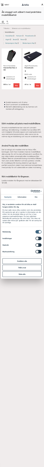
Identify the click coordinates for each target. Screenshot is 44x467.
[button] (9, 36)
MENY (7, 5)
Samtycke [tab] (8, 197)
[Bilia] (25, 5)
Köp (16, 85)
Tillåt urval (22, 267)
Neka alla (22, 274)
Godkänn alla (22, 261)
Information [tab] (22, 197)
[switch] (38, 238)
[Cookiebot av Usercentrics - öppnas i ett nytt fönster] (32, 191)
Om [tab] (36, 197)
